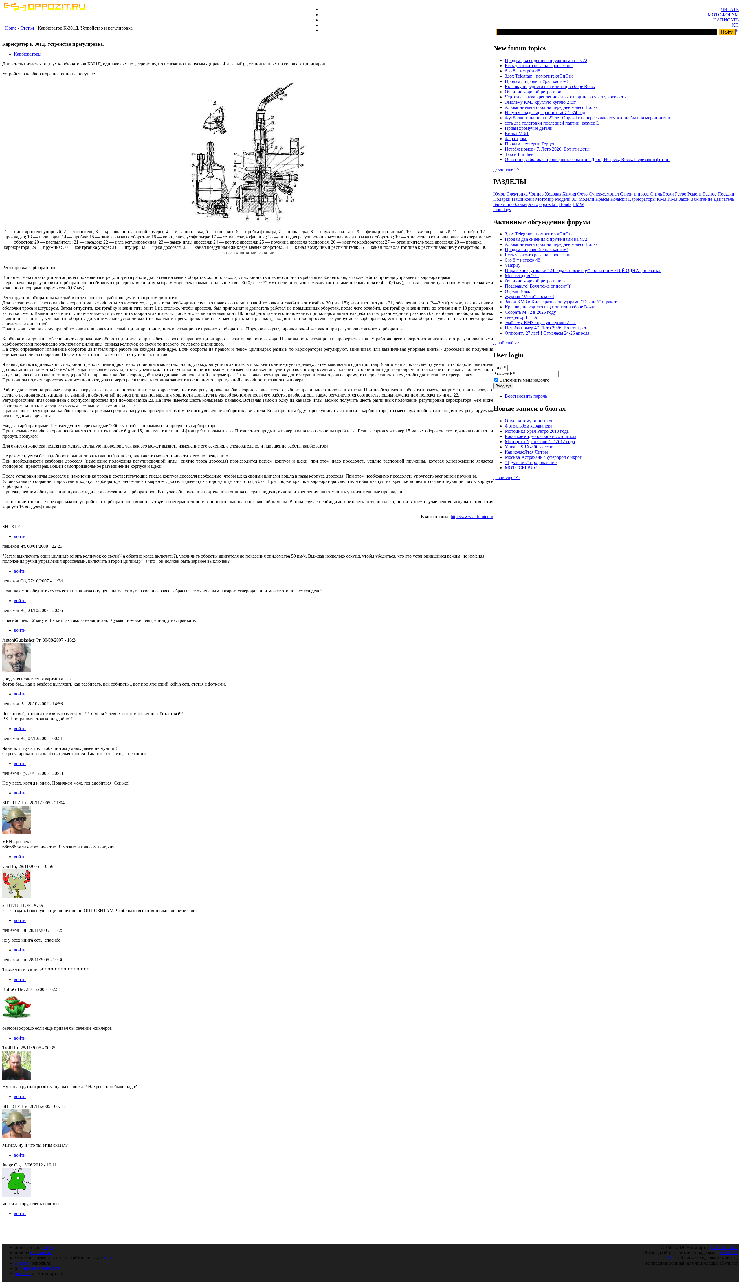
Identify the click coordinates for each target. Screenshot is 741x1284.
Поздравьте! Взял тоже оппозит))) (538, 286)
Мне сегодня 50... (522, 275)
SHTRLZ (729, 1252)
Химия (569, 193)
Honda (565, 204)
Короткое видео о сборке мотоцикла (540, 436)
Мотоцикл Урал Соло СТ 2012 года (540, 441)
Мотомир (544, 199)
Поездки (726, 193)
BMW (578, 204)
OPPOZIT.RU (724, 1247)
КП (735, 25)
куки (108, 1257)
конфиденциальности (39, 1268)
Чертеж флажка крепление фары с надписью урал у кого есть (565, 96)
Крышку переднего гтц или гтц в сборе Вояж (550, 86)
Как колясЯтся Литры (526, 452)
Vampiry (512, 265)
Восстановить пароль (526, 396)
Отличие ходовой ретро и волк (535, 91)
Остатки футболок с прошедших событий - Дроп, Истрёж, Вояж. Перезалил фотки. (587, 159)
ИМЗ (672, 199)
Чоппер (536, 193)
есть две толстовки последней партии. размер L (552, 122)
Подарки (502, 199)
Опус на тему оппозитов (529, 420)
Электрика (517, 193)
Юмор (499, 193)
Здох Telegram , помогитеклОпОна (539, 76)
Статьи (27, 27)
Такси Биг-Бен (519, 154)
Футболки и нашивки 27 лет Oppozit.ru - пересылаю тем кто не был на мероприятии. (589, 117)
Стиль (656, 193)
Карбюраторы (27, 54)
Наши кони (523, 199)
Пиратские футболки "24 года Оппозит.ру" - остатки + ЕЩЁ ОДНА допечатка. (583, 270)
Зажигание (701, 199)
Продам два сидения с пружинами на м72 (546, 60)
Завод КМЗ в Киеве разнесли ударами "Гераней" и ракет (561, 301)
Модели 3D (566, 199)
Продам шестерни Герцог (530, 143)
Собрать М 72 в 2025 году (530, 312)
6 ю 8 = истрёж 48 (522, 70)
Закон (684, 199)
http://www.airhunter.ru (472, 516)
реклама (23, 1273)
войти (20, 536)
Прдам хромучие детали (529, 128)
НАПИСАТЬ (726, 19)
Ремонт (694, 193)
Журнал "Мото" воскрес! (529, 296)
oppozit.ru (548, 204)
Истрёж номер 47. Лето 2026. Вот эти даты (547, 149)
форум (47, 1247)
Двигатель (724, 199)
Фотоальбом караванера (528, 425)
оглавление (41, 1252)
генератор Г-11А (521, 317)
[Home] (44, 9)
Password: (504, 373)
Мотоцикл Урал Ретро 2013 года (537, 431)
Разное (709, 193)
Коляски (618, 199)
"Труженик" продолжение (531, 462)
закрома (22, 1263)
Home (10, 27)
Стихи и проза (634, 193)
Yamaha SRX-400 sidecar (528, 446)
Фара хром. (516, 138)
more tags (502, 209)
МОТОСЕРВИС (521, 467)
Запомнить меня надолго (524, 380)
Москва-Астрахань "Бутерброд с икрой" (544, 457)
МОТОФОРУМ (723, 14)
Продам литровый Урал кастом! (536, 81)
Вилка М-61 (517, 133)
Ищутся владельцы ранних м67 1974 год (545, 112)
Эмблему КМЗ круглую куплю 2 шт (540, 102)
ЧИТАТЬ (730, 9)
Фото (582, 193)
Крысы (602, 199)
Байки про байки (510, 204)
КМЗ (661, 199)
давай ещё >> (506, 169)
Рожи (668, 193)
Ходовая (553, 193)
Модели (586, 199)
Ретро (680, 193)
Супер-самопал (604, 193)
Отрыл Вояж (517, 291)
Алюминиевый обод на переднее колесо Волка (551, 107)
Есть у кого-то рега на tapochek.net (539, 65)
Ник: (499, 367)
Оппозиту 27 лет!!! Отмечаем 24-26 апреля (547, 332)
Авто (533, 204)
